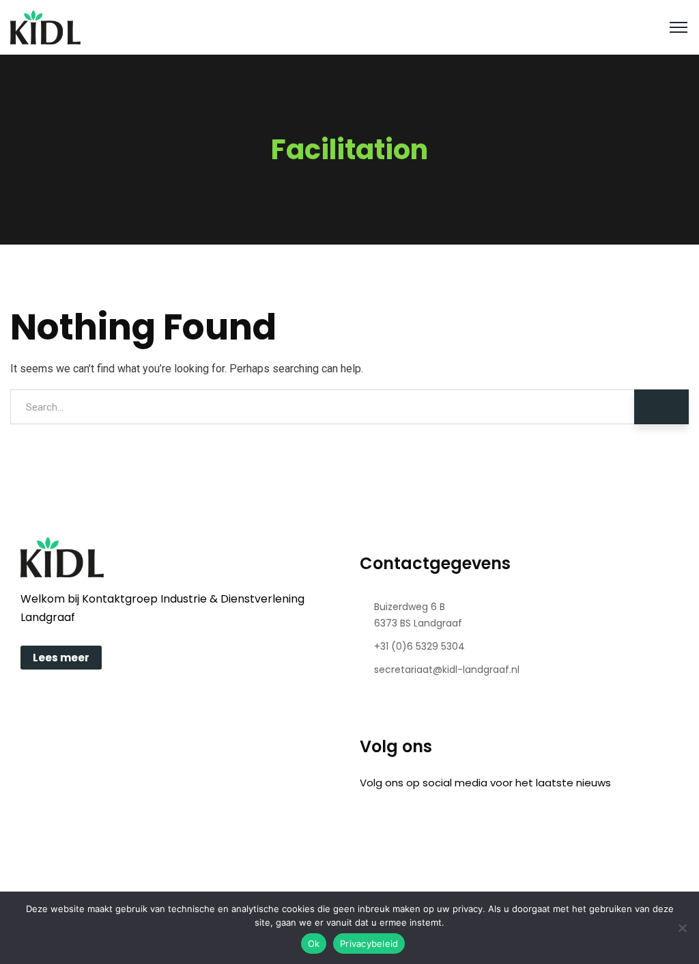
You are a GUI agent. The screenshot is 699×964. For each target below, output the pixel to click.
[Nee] (682, 928)
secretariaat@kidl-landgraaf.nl (446, 669)
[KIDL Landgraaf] (45, 26)
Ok (314, 943)
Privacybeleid (369, 943)
